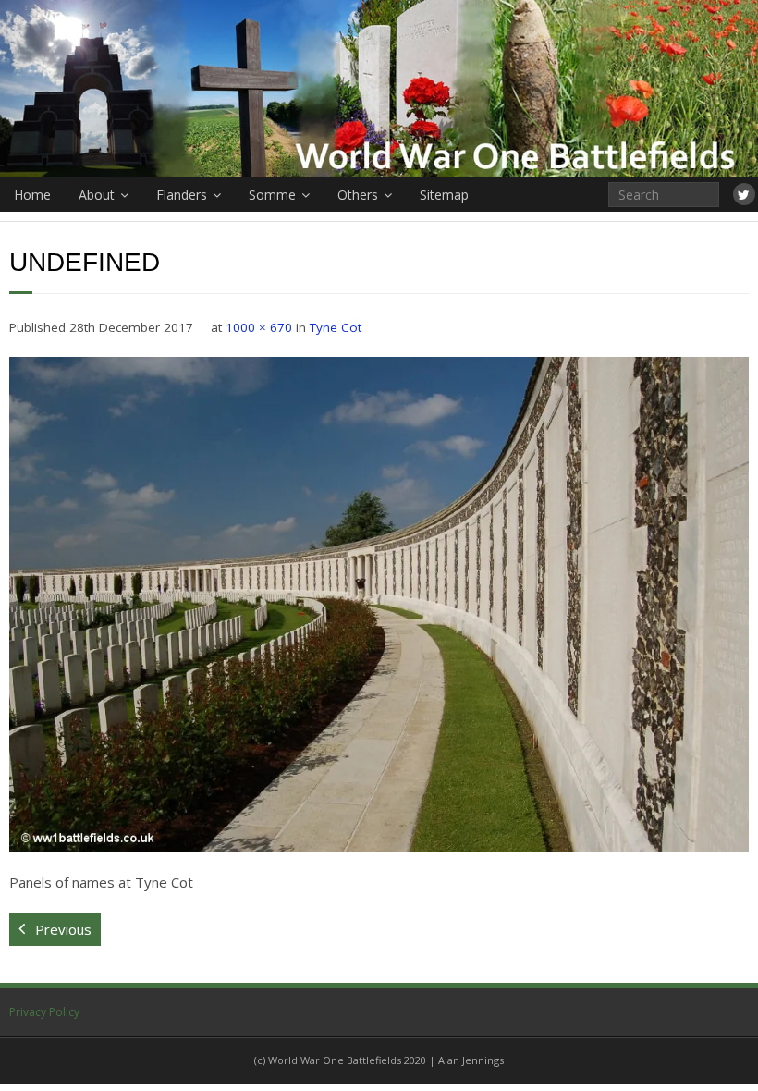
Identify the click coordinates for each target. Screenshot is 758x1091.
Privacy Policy (44, 1012)
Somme (272, 194)
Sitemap (444, 194)
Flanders (181, 194)
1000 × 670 (259, 327)
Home (32, 194)
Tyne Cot (335, 327)
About (97, 194)
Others (357, 194)
